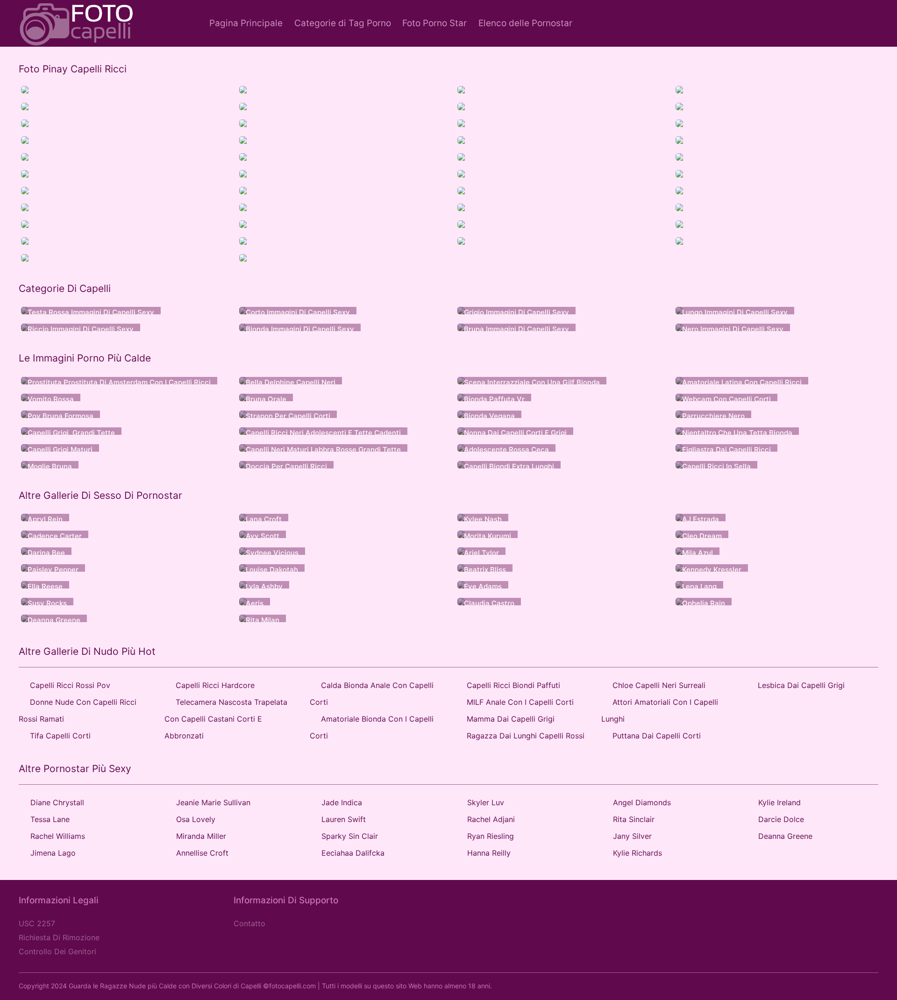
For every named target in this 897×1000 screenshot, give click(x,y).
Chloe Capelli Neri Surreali (658, 685)
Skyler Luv (485, 802)
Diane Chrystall (57, 802)
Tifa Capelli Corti (60, 735)
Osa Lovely (195, 819)
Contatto (249, 923)
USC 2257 (37, 923)
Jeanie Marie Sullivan (213, 802)
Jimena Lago (53, 853)
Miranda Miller (201, 836)
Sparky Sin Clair (349, 836)
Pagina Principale (246, 23)
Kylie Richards (637, 853)
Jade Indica (341, 802)
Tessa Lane (50, 819)
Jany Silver (632, 836)
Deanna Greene (785, 836)
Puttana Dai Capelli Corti (656, 735)
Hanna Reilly (489, 853)
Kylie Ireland (779, 802)
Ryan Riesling (490, 836)
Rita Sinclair (634, 819)
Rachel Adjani (491, 819)
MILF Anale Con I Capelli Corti (520, 702)
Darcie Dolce (781, 819)
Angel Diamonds (642, 802)
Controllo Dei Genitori (57, 951)
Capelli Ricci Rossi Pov (70, 685)
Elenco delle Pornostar (525, 23)
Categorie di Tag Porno (342, 23)
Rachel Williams (57, 836)
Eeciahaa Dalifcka (352, 853)
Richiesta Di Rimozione (59, 937)
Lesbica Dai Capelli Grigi (801, 685)
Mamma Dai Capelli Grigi (511, 718)
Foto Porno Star (434, 23)
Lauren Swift (343, 819)
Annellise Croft (202, 853)
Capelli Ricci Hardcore (215, 685)
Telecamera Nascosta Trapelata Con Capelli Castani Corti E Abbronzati (225, 718)
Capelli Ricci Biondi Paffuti (513, 685)
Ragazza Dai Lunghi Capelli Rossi (525, 735)
